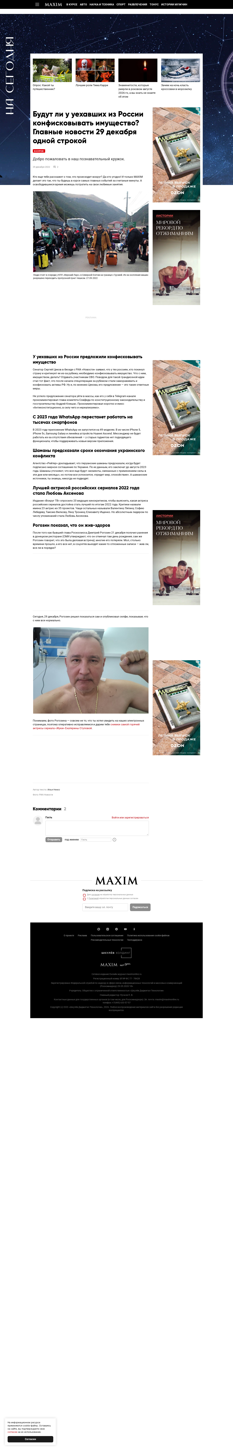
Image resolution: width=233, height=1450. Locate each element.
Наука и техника (102, 4)
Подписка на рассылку (97, 890)
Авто (83, 4)
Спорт (121, 4)
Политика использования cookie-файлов (148, 935)
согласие (95, 895)
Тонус (154, 4)
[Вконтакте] (107, 929)
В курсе (71, 4)
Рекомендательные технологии (107, 940)
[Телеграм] (116, 929)
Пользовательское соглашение (107, 935)
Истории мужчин (174, 4)
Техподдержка (134, 940)
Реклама (82, 935)
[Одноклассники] (134, 929)
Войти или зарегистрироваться (130, 817)
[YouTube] (125, 929)
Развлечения (137, 4)
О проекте (69, 935)
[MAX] (98, 929)
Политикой (94, 898)
